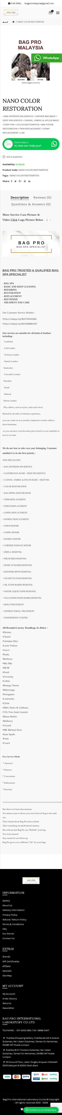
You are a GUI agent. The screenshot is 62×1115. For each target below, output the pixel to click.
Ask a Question (14, 156)
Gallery (6, 900)
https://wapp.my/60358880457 (19, 323)
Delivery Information (13, 910)
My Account (8, 994)
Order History (9, 998)
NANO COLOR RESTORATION (31, 22)
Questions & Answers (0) (31, 204)
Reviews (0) (42, 197)
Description (20, 197)
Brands (6, 956)
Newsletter (8, 1008)
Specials (7, 970)
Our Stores (8, 933)
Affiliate (6, 966)
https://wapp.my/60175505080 (19, 319)
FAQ (4, 929)
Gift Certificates (10, 961)
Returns (6, 1003)
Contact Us (8, 938)
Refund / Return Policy (14, 919)
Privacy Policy (9, 914)
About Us (7, 905)
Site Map (7, 975)
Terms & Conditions (13, 924)
